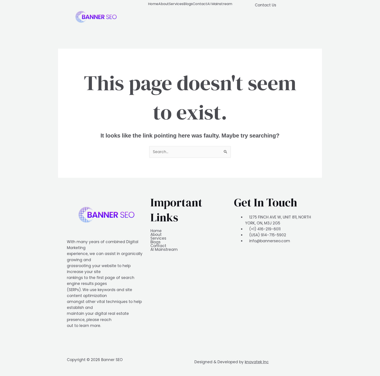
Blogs (188, 4)
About (163, 4)
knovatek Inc (257, 362)
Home (153, 4)
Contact (200, 4)
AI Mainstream (219, 4)
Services (176, 4)
